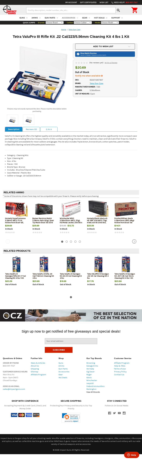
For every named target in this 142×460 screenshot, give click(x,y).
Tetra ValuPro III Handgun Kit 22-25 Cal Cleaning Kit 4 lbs (71, 276)
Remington (91, 389)
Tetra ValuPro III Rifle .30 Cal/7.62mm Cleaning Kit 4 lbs (43, 276)
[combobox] (71, 10)
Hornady (90, 369)
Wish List (104, 2)
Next (134, 241)
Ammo (35, 17)
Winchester (91, 380)
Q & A (49, 129)
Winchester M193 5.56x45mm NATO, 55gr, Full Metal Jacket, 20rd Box (71, 220)
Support (115, 17)
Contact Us (119, 374)
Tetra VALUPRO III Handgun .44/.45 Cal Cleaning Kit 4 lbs (98, 276)
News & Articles (38, 363)
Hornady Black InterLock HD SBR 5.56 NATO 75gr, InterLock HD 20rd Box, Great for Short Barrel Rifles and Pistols (97, 222)
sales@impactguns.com (14, 389)
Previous (8, 241)
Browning (90, 363)
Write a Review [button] (111, 62)
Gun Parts (50, 17)
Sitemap (34, 372)
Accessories (68, 17)
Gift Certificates (88, 2)
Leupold (89, 383)
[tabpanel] (16, 219)
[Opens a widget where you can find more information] (131, 455)
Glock (89, 377)
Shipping (35, 369)
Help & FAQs (119, 366)
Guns (22, 17)
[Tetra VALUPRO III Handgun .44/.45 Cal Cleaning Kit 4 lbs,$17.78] (98, 264)
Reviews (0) (31, 129)
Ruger (89, 374)
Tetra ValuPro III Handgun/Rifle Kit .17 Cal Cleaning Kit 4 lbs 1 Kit (15, 276)
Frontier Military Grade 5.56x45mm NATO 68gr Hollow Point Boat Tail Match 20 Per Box (124, 221)
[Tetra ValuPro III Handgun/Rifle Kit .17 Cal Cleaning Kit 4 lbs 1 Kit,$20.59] (16, 264)
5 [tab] (80, 242)
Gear (84, 17)
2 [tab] (67, 242)
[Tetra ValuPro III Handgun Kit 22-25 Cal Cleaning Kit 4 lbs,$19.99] (71, 264)
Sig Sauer (90, 372)
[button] (71, 417)
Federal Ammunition (95, 386)
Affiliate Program (38, 374)
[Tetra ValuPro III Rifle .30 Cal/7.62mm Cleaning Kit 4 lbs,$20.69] (44, 264)
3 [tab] (71, 242)
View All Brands (93, 392)
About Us (35, 366)
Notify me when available (88, 75)
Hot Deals (99, 17)
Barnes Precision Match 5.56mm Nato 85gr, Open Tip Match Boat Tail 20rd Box (43, 221)
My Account (71, 2)
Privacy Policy (120, 372)
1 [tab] (62, 242)
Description (13, 129)
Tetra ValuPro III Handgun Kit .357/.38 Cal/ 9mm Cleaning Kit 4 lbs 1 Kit (125, 276)
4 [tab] (75, 242)
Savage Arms (92, 366)
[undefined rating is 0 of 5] (81, 62)
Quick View (17, 209)
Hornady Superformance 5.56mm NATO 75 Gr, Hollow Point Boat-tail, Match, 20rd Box (15, 221)
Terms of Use (120, 369)
